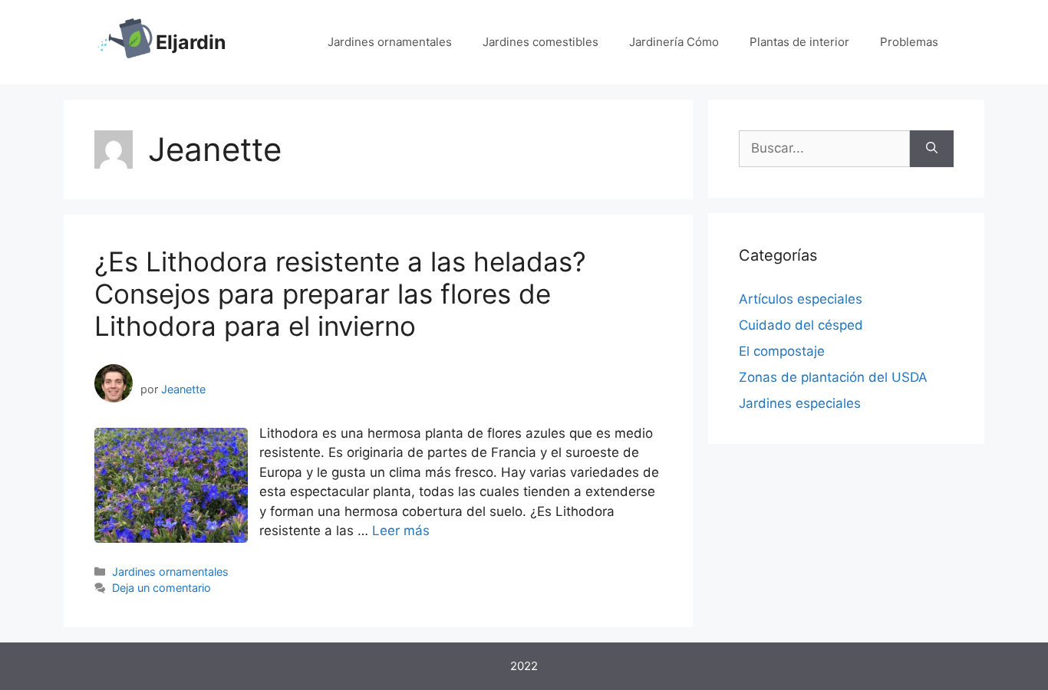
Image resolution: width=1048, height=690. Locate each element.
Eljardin (191, 42)
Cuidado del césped (801, 325)
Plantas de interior (799, 41)
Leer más (401, 530)
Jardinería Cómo (674, 41)
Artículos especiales (800, 299)
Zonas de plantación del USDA (833, 377)
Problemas (909, 41)
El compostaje (782, 351)
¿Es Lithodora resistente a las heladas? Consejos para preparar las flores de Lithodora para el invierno (340, 293)
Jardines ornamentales (390, 41)
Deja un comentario (161, 587)
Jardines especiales (800, 403)
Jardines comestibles (540, 41)
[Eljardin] (125, 41)
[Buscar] (932, 148)
